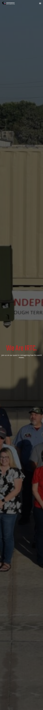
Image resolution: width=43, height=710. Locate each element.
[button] (40, 3)
